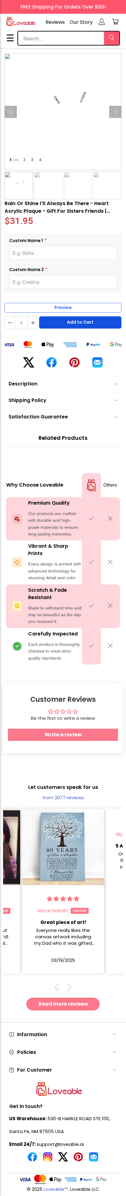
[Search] (111, 38)
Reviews (55, 22)
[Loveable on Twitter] (63, 1159)
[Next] (115, 112)
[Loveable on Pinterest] (78, 1159)
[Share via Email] (97, 364)
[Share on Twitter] (28, 364)
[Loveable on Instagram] (48, 1159)
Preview (63, 307)
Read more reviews (63, 1003)
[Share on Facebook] (51, 364)
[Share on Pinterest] (74, 365)
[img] (63, 899)
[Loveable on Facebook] (32, 1159)
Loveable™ (56, 1189)
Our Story (81, 22)
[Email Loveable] (93, 1159)
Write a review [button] (63, 734)
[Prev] (11, 112)
